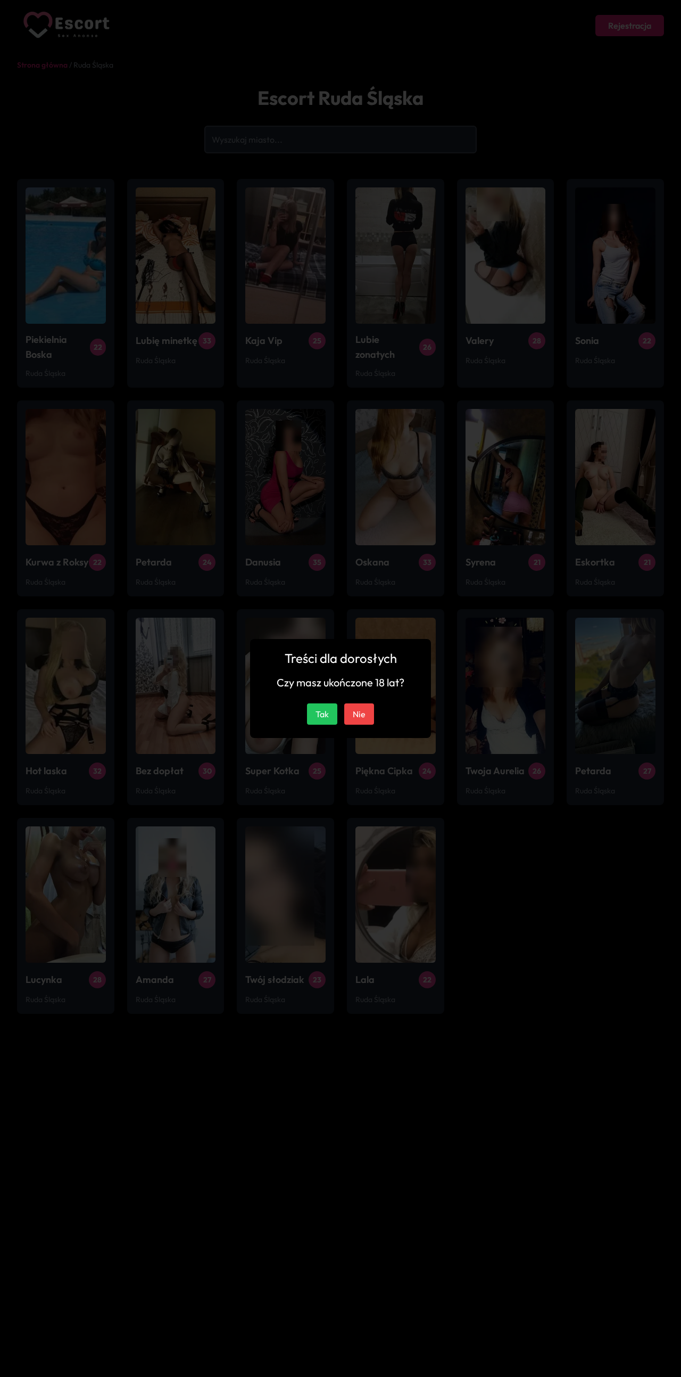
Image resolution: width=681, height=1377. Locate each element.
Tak (322, 714)
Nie (359, 714)
